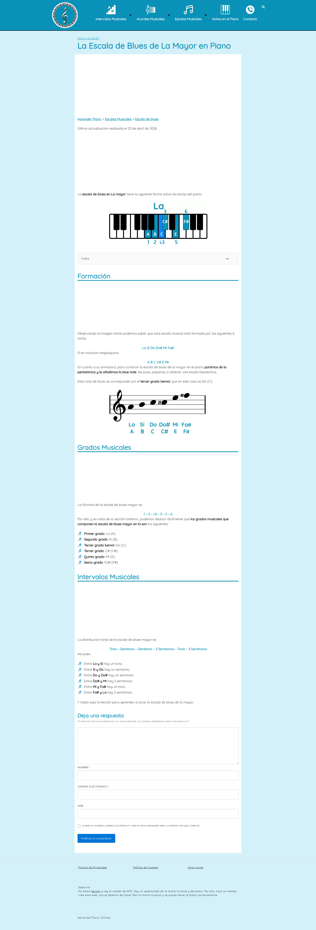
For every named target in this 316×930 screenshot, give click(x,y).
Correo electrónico (93, 786)
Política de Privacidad (92, 867)
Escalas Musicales (118, 119)
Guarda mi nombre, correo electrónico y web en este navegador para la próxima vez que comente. (141, 826)
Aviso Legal (195, 867)
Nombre (84, 767)
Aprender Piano (89, 119)
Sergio (95, 891)
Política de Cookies (145, 867)
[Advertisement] (158, 84)
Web (80, 805)
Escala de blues (88, 38)
